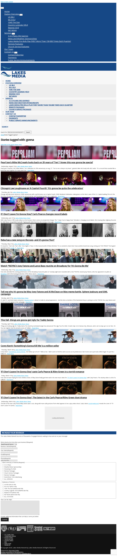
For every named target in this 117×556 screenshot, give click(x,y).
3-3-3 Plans (7, 465)
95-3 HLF (11, 19)
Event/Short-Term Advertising (13, 477)
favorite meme (28, 300)
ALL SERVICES (8, 479)
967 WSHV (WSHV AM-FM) (12, 495)
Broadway (4, 274)
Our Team (8, 49)
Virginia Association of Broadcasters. (12, 552)
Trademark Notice (10, 536)
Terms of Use (8, 539)
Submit (4, 519)
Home (7, 11)
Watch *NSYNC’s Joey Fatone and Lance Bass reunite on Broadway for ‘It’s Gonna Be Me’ (44, 265)
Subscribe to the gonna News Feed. (11, 144)
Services (8, 33)
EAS (5, 542)
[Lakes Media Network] (13, 69)
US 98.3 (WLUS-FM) (10, 484)
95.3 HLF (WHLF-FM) (10, 486)
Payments (12, 57)
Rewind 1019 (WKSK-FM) (11, 492)
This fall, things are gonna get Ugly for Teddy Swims (27, 319)
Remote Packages (15, 44)
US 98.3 (11, 17)
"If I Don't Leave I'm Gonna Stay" (77, 377)
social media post (93, 403)
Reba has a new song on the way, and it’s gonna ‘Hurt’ (27, 239)
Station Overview (11, 14)
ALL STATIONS (8, 497)
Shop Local (7, 543)
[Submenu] (21, 15)
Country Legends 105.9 (18, 25)
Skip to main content (7, 2)
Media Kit (7, 545)
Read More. (30, 170)
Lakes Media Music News (24, 166)
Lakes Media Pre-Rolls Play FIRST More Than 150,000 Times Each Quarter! (39, 41)
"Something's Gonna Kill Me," (17, 352)
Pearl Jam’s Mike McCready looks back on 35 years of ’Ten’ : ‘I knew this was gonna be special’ (47, 162)
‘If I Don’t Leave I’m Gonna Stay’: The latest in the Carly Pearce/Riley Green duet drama (44, 397)
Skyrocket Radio (14, 550)
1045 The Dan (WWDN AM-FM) (13, 488)
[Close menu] (2, 8)
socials (12, 248)
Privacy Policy (8, 537)
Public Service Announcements (21, 60)
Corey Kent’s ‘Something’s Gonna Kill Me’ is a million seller (30, 345)
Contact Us (9, 52)
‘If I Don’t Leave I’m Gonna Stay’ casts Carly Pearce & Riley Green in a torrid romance (42, 371)
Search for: (4, 132)
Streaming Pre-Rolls (10, 469)
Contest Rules (8, 540)
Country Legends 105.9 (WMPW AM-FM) (16, 490)
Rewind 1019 (13, 27)
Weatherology (26, 553)
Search (28, 132)
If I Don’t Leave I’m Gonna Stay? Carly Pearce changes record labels (34, 213)
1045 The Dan (14, 22)
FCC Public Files (9, 534)
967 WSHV (12, 30)
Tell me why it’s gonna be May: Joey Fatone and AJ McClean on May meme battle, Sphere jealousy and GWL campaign (54, 293)
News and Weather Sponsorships (22, 38)
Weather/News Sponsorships (12, 467)
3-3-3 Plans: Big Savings (18, 36)
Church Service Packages (18, 46)
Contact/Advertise (15, 55)
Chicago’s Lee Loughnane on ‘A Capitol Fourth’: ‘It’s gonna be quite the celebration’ (42, 188)
